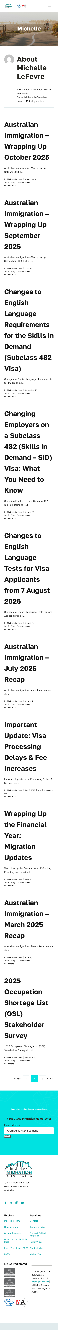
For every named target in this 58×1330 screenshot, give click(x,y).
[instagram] (16, 1203)
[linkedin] (22, 1203)
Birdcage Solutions (40, 1281)
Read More (9, 185)
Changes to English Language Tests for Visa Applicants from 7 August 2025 (27, 568)
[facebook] (5, 1203)
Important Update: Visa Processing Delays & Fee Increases (25, 746)
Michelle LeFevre (15, 179)
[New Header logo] (16, 5)
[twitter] (11, 1203)
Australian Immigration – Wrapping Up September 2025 (26, 224)
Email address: (12, 1125)
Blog (13, 182)
